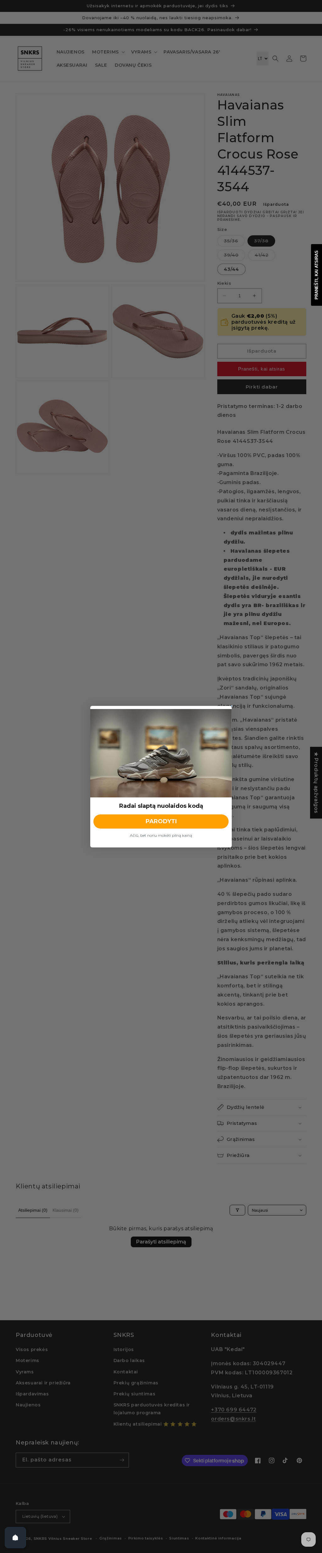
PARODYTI (161, 821)
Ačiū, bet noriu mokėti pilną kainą (161, 835)
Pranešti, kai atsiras (316, 274)
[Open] (15, 1537)
